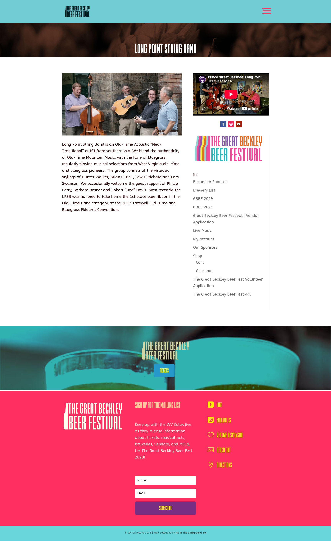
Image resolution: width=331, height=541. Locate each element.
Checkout (204, 271)
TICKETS (164, 370)
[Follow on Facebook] (223, 124)
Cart (200, 262)
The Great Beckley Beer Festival (222, 294)
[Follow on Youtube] (239, 124)
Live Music (202, 230)
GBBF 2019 (203, 199)
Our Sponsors (205, 247)
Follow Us (224, 420)
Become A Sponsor (210, 182)
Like (219, 405)
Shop (197, 256)
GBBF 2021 (203, 207)
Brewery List (204, 190)
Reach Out (224, 450)
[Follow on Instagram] (231, 124)
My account (203, 239)
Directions (224, 465)
